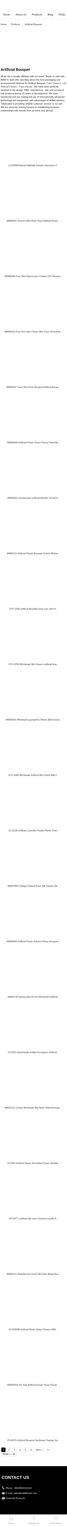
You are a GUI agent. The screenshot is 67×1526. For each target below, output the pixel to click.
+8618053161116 (23, 1488)
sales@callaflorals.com (25, 1493)
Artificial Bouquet (33, 24)
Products (37, 14)
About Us (21, 14)
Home (6, 14)
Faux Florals (25, 86)
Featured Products (15, 1498)
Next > (39, 1449)
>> (48, 1449)
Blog (50, 14)
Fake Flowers (54, 83)
